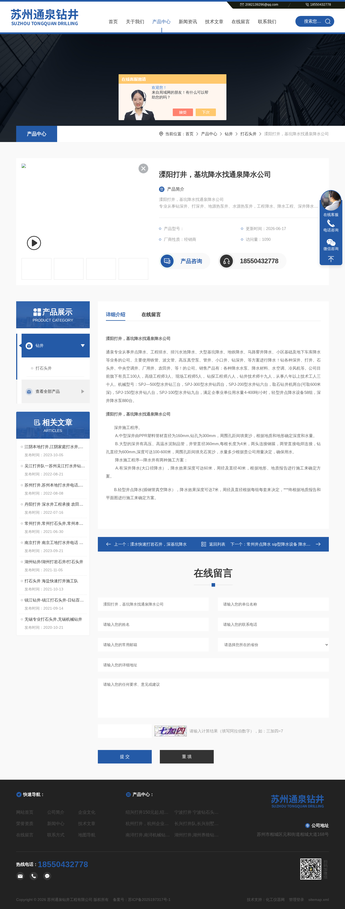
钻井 (229, 133)
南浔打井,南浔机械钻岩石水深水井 (148, 835)
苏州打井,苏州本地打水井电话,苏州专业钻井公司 (56, 485)
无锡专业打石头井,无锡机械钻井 (53, 619)
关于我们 (135, 21)
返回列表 (217, 544)
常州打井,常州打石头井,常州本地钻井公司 (56, 523)
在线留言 (241, 21)
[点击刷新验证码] (170, 731)
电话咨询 (331, 230)
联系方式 (55, 835)
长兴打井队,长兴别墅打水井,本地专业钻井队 (196, 823)
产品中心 (161, 21)
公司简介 (55, 812)
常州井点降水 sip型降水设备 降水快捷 (281, 544)
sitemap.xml (318, 899)
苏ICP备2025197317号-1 (149, 899)
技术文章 (214, 21)
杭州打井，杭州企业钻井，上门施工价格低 (148, 823)
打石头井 (248, 133)
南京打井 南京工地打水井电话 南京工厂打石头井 (56, 542)
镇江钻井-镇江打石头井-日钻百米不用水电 (56, 600)
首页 (113, 21)
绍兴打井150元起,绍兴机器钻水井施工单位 (148, 812)
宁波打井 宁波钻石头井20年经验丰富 (196, 812)
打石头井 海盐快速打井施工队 (51, 581)
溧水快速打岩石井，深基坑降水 (158, 544)
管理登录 (296, 899)
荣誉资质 (24, 823)
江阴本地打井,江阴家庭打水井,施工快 (56, 446)
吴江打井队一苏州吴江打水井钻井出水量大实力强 (56, 466)
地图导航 (86, 835)
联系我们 (267, 21)
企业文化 (86, 812)
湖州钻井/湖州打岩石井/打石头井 (54, 561)
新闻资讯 (188, 21)
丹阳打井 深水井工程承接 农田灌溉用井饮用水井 (56, 504)
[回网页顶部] (331, 259)
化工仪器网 (275, 899)
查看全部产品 (48, 391)
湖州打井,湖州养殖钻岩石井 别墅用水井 (196, 835)
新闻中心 (55, 823)
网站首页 (24, 812)
